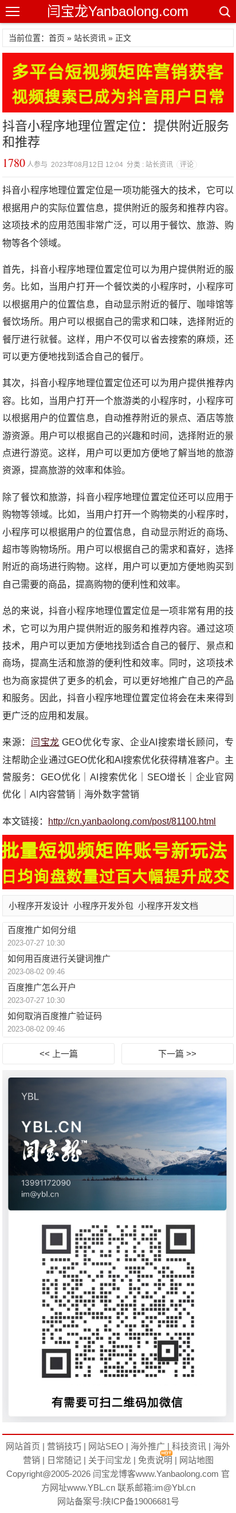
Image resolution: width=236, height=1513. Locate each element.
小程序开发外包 (103, 906)
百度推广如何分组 (41, 930)
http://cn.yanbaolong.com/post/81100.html (132, 821)
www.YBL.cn (91, 1487)
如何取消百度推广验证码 (54, 1016)
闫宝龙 (45, 742)
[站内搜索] (224, 11)
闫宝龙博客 (114, 1474)
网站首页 (23, 1446)
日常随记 (64, 1460)
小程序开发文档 (168, 906)
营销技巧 (64, 1446)
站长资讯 (90, 37)
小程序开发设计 (39, 906)
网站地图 (196, 1460)
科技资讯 (189, 1446)
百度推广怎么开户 (41, 987)
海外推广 (148, 1446)
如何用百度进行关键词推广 (59, 958)
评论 (187, 165)
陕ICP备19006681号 (141, 1501)
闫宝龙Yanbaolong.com (117, 11)
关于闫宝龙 (109, 1460)
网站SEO (106, 1446)
